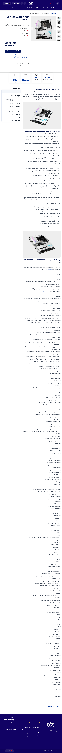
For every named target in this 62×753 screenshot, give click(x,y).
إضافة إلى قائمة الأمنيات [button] (22, 57)
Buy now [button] (16, 54)
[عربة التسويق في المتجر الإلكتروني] (24, 3)
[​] (55, 3)
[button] (57, 3)
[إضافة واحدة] (22, 51)
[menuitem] (57, 7)
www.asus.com (49, 269)
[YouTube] (50, 3)
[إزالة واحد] (27, 51)
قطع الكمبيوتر (51, 13)
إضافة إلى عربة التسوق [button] (12, 50)
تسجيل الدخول (16, 3)
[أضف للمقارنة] (14, 57)
